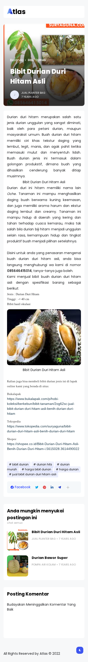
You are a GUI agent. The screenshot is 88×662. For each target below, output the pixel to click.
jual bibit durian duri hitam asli (34, 474)
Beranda (17, 60)
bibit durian (37, 60)
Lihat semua (15, 523)
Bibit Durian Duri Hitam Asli (56, 532)
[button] (68, 487)
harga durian (69, 469)
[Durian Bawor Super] (17, 566)
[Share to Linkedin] (52, 487)
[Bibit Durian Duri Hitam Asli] (17, 540)
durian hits (44, 464)
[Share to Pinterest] (44, 487)
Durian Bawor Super (50, 557)
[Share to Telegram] (59, 487)
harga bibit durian (38, 469)
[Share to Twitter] (36, 487)
